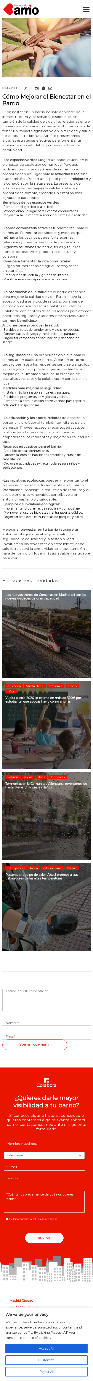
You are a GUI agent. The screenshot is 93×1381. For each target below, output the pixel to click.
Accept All (46, 1348)
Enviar (44, 1237)
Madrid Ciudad (21, 1300)
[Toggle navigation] (86, 9)
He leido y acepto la (33, 1218)
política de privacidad (45, 1218)
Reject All (46, 1372)
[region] (46, 1344)
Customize (46, 1360)
